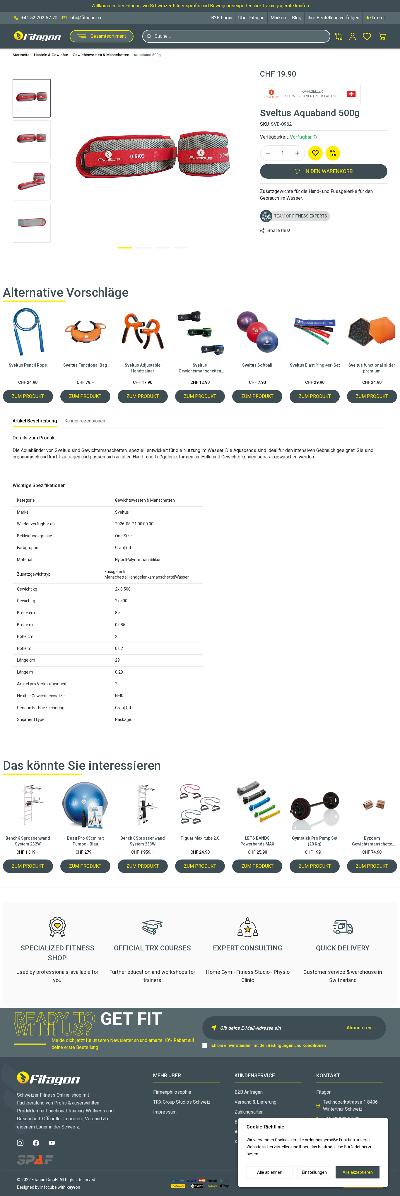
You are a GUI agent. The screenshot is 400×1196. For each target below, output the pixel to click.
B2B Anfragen (249, 1092)
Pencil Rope (28, 365)
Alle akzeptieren (358, 1172)
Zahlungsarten (249, 1112)
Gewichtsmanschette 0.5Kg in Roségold (372, 841)
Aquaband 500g (147, 55)
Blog (296, 17)
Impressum (165, 1112)
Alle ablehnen (269, 1172)
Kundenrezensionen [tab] (84, 421)
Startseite (21, 55)
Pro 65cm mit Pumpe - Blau (85, 841)
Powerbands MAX (257, 841)
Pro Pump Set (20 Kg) (314, 841)
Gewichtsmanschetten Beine (200, 368)
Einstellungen (314, 1172)
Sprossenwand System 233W (142, 841)
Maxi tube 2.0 (199, 838)
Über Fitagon (251, 17)
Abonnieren (359, 1028)
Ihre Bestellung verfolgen (333, 17)
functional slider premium (371, 368)
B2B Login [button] (221, 17)
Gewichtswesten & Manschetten (101, 55)
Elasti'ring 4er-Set (315, 365)
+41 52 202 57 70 (39, 17)
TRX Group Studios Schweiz (182, 1102)
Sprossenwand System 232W (28, 841)
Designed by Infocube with (48, 1187)
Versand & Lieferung (255, 1102)
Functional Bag (85, 365)
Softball (257, 365)
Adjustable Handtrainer (142, 368)
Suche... (163, 36)
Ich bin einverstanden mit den (268, 1045)
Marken (278, 17)
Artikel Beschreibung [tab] (35, 421)
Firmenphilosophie (172, 1092)
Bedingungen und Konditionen (297, 1045)
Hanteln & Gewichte (51, 55)
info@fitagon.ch (85, 17)
